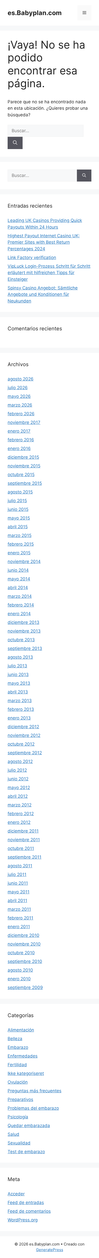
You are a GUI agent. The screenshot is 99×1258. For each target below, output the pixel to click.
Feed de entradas (26, 1202)
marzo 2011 (19, 909)
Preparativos (20, 1099)
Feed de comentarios (29, 1211)
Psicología (18, 1116)
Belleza (15, 1038)
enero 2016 (19, 448)
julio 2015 (17, 500)
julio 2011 (17, 874)
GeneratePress (49, 1249)
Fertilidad (17, 1064)
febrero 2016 (21, 439)
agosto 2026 (21, 378)
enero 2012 (19, 822)
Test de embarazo (26, 1151)
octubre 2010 (21, 952)
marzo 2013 (20, 700)
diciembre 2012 (23, 726)
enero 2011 (19, 926)
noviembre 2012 (24, 735)
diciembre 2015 (23, 457)
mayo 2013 (19, 683)
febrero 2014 (21, 605)
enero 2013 (19, 718)
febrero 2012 (21, 813)
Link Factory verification (32, 257)
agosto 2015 (20, 492)
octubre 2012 (21, 744)
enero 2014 (19, 613)
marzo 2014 (20, 596)
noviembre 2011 (24, 839)
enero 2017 (19, 431)
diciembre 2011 (23, 831)
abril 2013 (18, 691)
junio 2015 (18, 509)
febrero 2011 (20, 917)
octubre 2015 (21, 474)
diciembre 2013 (23, 622)
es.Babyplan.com (35, 13)
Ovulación (18, 1082)
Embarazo (18, 1047)
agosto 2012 (20, 761)
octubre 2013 (21, 639)
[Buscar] (15, 143)
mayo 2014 (19, 578)
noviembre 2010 (24, 944)
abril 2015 (18, 526)
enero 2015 (19, 552)
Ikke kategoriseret (26, 1073)
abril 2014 (18, 587)
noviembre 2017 (24, 422)
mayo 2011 (18, 891)
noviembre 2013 (24, 631)
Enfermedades (23, 1056)
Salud (13, 1134)
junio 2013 (18, 674)
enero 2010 (19, 978)
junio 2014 (18, 570)
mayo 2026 (19, 396)
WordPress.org (23, 1219)
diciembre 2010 (23, 935)
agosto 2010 (20, 970)
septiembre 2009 (25, 987)
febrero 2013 (21, 709)
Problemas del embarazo (33, 1108)
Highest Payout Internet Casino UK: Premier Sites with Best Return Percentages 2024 (44, 242)
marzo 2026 (20, 405)
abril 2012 (18, 796)
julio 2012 (17, 770)
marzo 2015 (19, 535)
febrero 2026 (21, 413)
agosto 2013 (20, 657)
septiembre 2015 (25, 483)
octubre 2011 (21, 848)
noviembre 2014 (24, 561)
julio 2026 (18, 387)
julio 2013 (17, 665)
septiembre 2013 (25, 648)
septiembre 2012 (25, 752)
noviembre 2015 (24, 465)
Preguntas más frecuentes (34, 1090)
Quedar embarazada (29, 1125)
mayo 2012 (19, 787)
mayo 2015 (19, 518)
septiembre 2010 (25, 961)
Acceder (16, 1193)
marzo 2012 (19, 804)
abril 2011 (17, 900)
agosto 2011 (20, 865)
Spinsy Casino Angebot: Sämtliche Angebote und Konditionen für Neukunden (43, 294)
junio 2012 (18, 778)
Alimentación (21, 1029)
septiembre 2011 (24, 857)
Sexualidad (19, 1142)
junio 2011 (18, 883)
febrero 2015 (21, 544)
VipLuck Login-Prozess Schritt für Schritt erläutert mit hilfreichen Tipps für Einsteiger (49, 273)
